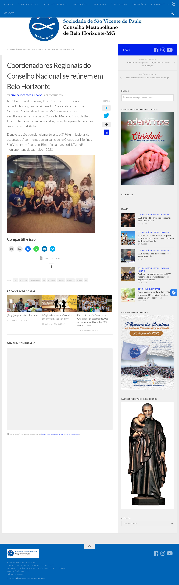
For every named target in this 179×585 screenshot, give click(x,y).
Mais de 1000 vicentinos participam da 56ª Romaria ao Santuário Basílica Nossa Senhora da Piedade (156, 238)
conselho (23, 280)
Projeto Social (41, 49)
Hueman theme (39, 578)
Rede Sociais (127, 195)
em (44, 280)
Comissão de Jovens (18, 49)
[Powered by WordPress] (17, 578)
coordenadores (35, 280)
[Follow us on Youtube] (169, 49)
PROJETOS (99, 4)
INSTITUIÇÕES (79, 4)
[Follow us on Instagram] (162, 49)
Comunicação (144, 215)
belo (15, 280)
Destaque (155, 215)
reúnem (79, 280)
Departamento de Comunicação (26, 95)
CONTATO (9, 13)
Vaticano (141, 271)
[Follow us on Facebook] (156, 49)
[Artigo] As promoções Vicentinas (22, 315)
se (86, 280)
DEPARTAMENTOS (26, 4)
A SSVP (7, 4)
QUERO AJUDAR (119, 4)
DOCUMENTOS (158, 4)
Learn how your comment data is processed (60, 434)
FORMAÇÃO (138, 4)
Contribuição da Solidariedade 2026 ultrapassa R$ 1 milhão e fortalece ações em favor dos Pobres (154, 295)
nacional (61, 280)
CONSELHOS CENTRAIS (54, 4)
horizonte (51, 280)
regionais (70, 280)
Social (56, 49)
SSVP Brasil (67, 49)
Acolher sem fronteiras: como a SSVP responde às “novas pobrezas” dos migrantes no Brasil (154, 277)
